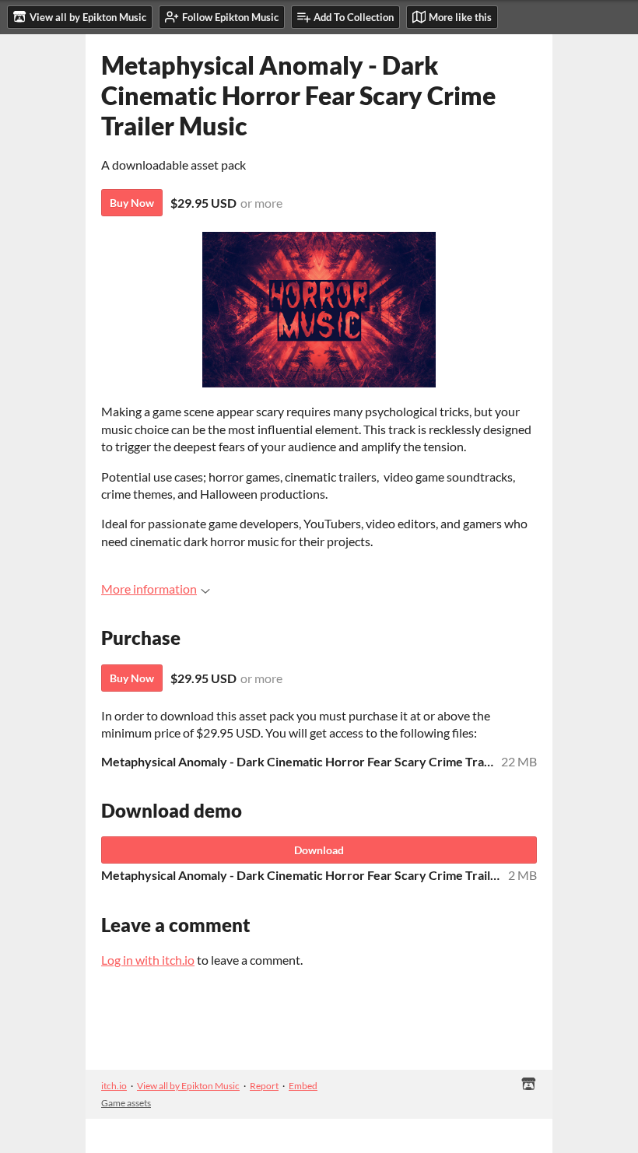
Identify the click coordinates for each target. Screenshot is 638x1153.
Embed (303, 1086)
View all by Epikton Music (188, 1086)
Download (319, 850)
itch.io (114, 1086)
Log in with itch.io (148, 959)
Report (264, 1086)
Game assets (126, 1103)
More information (149, 588)
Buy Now (132, 202)
